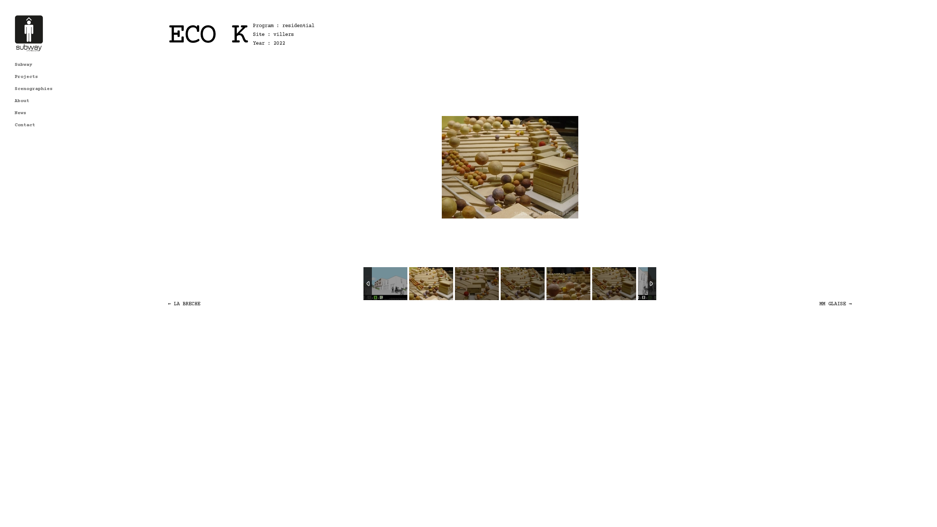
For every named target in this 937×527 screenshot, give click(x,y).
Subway (23, 64)
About (22, 101)
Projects (26, 76)
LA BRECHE (184, 304)
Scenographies (34, 88)
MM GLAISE (836, 304)
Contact (25, 125)
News (20, 113)
